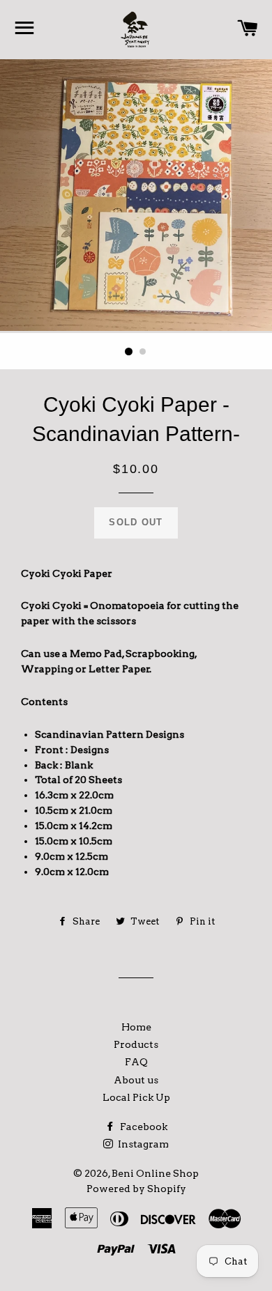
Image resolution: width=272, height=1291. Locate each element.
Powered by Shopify (136, 1188)
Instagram (142, 1144)
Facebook (142, 1126)
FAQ (136, 1061)
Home (136, 1027)
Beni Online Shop (155, 1173)
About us (136, 1079)
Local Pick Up (136, 1097)
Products (136, 1044)
